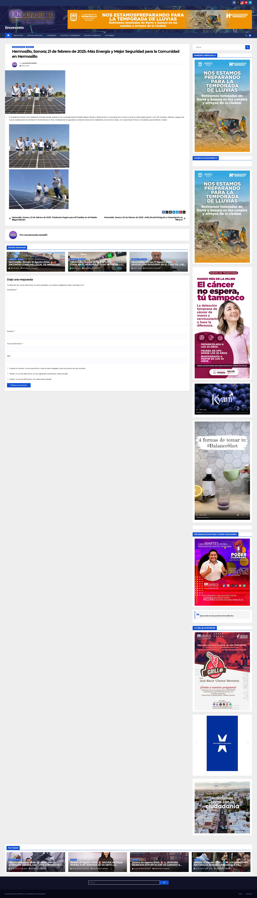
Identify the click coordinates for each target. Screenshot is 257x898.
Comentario (12, 290)
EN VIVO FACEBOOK (92, 35)
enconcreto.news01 (29, 63)
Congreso (51, 35)
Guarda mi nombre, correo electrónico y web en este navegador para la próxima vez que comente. (48, 368)
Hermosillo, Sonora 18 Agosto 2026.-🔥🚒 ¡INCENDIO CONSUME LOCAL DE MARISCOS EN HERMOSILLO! (34, 264)
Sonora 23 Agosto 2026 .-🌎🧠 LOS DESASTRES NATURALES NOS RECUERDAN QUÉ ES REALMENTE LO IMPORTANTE (221, 865)
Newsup (32, 894)
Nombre (11, 331)
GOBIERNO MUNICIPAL (18, 47)
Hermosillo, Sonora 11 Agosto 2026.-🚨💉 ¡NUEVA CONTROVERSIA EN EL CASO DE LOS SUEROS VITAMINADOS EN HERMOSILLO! (158, 264)
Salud (18, 859)
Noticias (20, 259)
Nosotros (18, 35)
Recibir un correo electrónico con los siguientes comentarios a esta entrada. (39, 374)
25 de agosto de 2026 (80, 868)
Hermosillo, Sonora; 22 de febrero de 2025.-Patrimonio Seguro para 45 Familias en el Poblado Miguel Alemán (54, 218)
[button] (246, 35)
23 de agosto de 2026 (204, 868)
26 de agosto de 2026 (19, 868)
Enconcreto (14, 28)
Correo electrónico (15, 344)
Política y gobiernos (70, 35)
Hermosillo (29, 47)
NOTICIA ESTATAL (35, 35)
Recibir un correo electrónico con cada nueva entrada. (31, 379)
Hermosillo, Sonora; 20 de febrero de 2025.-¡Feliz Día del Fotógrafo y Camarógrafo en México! (143, 218)
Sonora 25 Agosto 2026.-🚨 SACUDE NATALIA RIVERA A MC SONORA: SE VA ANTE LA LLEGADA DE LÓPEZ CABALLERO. (96, 865)
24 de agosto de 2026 (142, 868)
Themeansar (41, 894)
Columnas (109, 35)
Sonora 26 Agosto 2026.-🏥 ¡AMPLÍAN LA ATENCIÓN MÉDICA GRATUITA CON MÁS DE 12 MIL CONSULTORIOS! (36, 865)
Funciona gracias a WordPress (15, 894)
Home (240, 894)
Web (8, 356)
